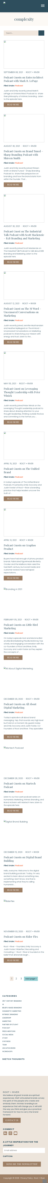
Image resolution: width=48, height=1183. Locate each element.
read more (13, 104)
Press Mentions (8, 1031)
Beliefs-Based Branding (12, 1008)
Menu (43, 5)
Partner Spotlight (10, 1024)
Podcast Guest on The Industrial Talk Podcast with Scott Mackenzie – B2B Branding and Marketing (24, 235)
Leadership (6, 1018)
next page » (30, 978)
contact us (11, 1120)
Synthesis (6, 1041)
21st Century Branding (12, 1001)
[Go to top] (45, 1181)
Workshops (7, 1051)
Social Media (7, 1034)
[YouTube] (15, 1133)
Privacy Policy (27, 1178)
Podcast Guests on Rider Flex (21, 936)
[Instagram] (10, 1133)
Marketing (6, 1021)
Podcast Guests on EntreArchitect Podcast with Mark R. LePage (23, 79)
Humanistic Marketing (11, 1011)
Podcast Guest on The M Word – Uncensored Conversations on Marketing (22, 312)
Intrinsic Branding (10, 1014)
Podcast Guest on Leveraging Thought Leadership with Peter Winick (22, 392)
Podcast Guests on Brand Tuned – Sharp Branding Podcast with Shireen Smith (23, 154)
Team (4, 1045)
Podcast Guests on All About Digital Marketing (20, 705)
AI (3, 1004)
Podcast (19, 85)
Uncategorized (8, 1048)
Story (5, 1038)
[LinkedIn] (5, 1133)
